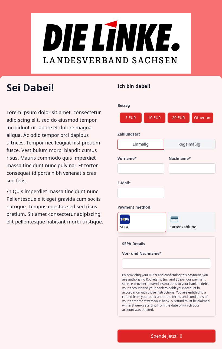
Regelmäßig (189, 144)
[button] (141, 222)
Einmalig (141, 144)
